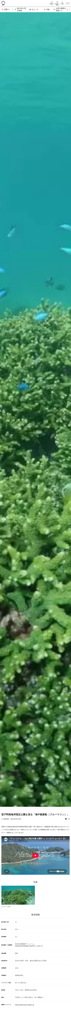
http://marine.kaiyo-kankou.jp (24, 1005)
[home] (25, 3)
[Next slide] (69, 9)
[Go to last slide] (12, 9)
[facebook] (66, 819)
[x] (69, 819)
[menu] (68, 3)
